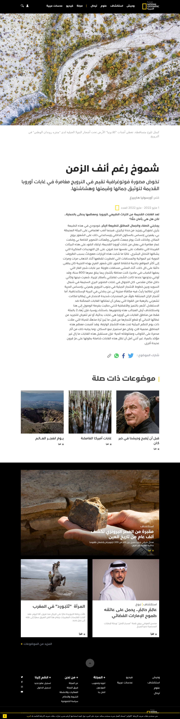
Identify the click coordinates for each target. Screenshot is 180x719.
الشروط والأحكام (70, 696)
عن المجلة (73, 683)
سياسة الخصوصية (69, 701)
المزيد (29, 716)
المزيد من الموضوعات (38, 644)
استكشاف (116, 6)
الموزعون (101, 687)
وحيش (131, 6)
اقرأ (155, 449)
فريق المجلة (72, 687)
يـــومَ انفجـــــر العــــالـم (49, 438)
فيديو (69, 6)
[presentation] (105, 121)
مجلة (80, 6)
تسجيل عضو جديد (42, 683)
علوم (104, 6)
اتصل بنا (101, 692)
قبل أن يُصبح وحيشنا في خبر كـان (138, 441)
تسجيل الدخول (44, 687)
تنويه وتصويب (98, 683)
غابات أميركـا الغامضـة (96, 438)
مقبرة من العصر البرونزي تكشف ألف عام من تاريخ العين (122, 534)
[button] (97, 121)
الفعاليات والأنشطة (69, 692)
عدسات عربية (54, 6)
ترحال (94, 6)
